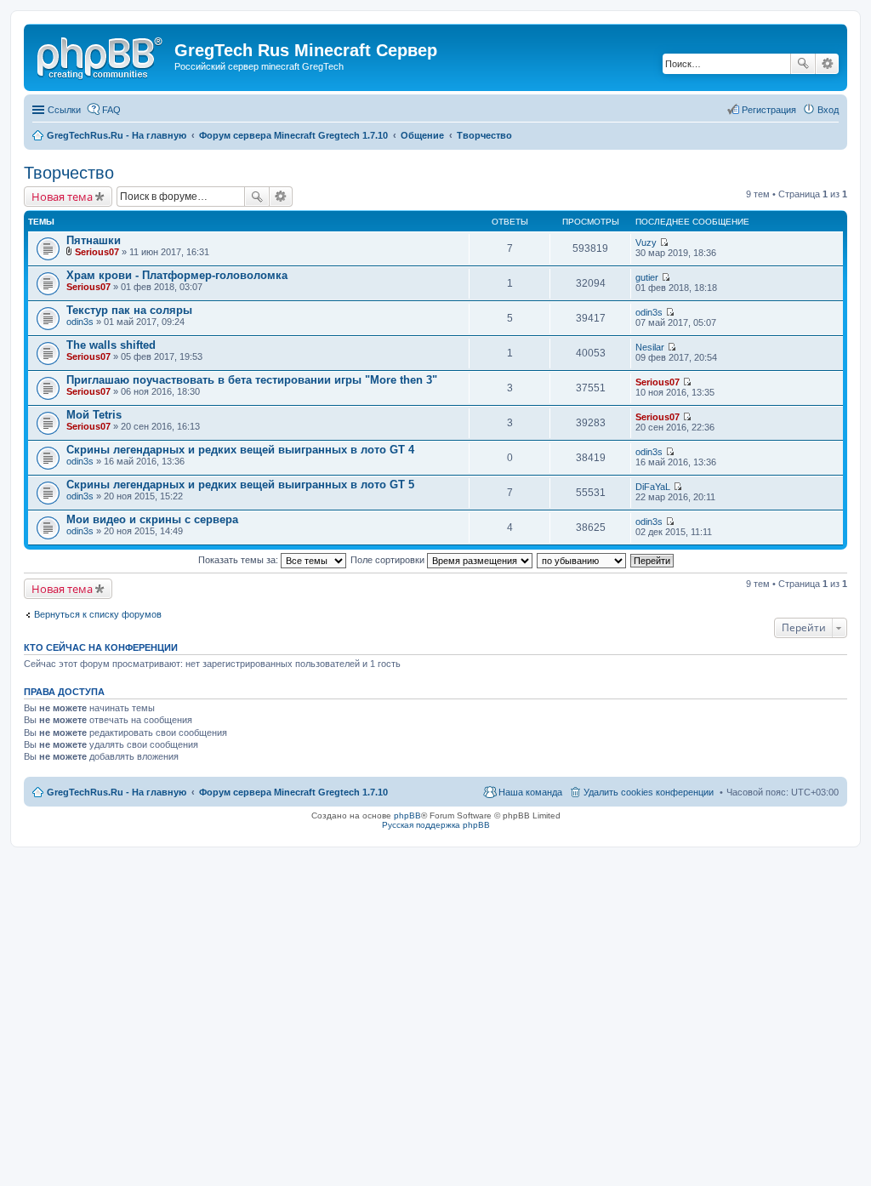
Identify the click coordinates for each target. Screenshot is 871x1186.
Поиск (803, 64)
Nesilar (649, 347)
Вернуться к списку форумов (98, 614)
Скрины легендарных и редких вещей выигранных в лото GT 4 (240, 449)
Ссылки (64, 110)
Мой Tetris (94, 414)
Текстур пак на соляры (129, 310)
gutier (646, 277)
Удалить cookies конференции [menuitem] (649, 792)
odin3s (80, 321)
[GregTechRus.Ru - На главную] (101, 55)
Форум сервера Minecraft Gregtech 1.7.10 (293, 792)
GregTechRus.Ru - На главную (116, 792)
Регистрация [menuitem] (769, 110)
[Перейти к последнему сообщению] (664, 242)
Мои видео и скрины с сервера (152, 519)
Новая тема (62, 196)
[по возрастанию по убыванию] (582, 560)
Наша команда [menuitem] (530, 792)
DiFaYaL (652, 487)
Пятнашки (93, 240)
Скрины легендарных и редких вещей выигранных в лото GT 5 (240, 484)
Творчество (69, 172)
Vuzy (646, 242)
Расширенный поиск (827, 64)
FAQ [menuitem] (111, 110)
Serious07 (97, 252)
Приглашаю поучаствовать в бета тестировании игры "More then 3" (251, 379)
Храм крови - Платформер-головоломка (176, 275)
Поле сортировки (388, 560)
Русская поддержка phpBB (436, 825)
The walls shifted (111, 345)
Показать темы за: (239, 560)
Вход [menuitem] (828, 110)
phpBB (407, 815)
